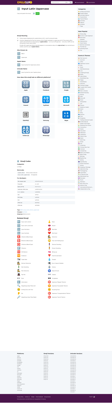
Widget (32, 396)
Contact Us (27, 396)
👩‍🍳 (91, 2)
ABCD (21, 210)
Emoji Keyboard (39, 396)
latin (28, 210)
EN (66, 2)
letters (31, 210)
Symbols (25, 212)
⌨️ (79, 2)
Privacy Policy (20, 396)
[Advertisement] (46, 25)
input (25, 210)
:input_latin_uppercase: (24, 174)
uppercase (36, 210)
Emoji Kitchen (47, 396)
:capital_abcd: (21, 172)
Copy (37, 13)
